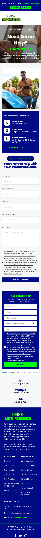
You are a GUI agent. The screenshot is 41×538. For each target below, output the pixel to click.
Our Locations (10, 470)
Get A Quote (9, 465)
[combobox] (20, 323)
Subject (5, 201)
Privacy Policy (10, 490)
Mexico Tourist (26, 488)
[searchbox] (20, 323)
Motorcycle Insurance (25, 493)
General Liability (27, 479)
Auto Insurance (27, 461)
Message (6, 227)
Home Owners (26, 470)
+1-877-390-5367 (19, 124)
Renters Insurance (28, 474)
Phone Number (8, 214)
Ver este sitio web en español (12, 484)
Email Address (8, 189)
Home (7, 461)
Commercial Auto (28, 465)
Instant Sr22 (25, 483)
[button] (36, 18)
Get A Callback (10, 479)
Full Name (6, 176)
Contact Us (9, 474)
